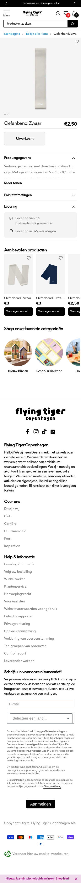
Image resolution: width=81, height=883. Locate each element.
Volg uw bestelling (18, 572)
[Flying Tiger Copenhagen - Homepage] (32, 13)
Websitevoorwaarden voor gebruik (30, 609)
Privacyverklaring (17, 624)
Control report (15, 653)
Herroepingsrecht (17, 594)
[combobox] (41, 718)
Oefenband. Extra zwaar (49, 298)
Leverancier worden (19, 661)
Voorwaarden (14, 601)
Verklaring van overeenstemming (29, 639)
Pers (7, 539)
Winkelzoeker (14, 579)
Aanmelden (40, 804)
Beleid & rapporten (18, 616)
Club (7, 516)
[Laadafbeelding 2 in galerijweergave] (8, 114)
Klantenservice (15, 586)
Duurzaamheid (15, 531)
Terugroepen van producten (25, 646)
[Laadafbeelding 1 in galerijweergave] (5, 114)
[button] (6, 13)
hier (65, 878)
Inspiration (12, 546)
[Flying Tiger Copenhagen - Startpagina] (40, 414)
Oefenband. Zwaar (17, 298)
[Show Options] (68, 718)
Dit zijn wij (11, 509)
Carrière (10, 524)
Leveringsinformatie (19, 564)
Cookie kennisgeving (20, 631)
